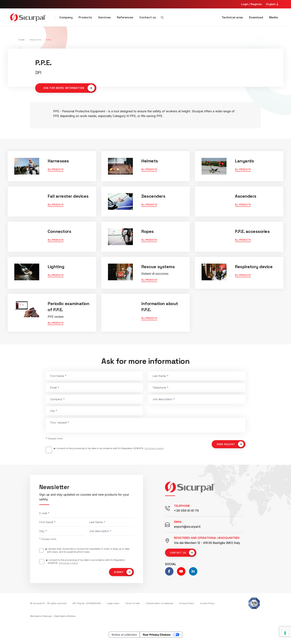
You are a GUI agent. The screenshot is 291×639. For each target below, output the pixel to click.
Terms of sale (132, 603)
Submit (119, 572)
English (271, 4)
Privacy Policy (186, 603)
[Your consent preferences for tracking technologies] (285, 633)
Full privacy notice (154, 448)
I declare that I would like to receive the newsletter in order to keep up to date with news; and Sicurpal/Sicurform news (88, 550)
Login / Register (251, 4)
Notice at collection (124, 634)
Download (256, 17)
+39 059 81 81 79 (186, 510)
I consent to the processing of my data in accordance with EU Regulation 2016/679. (109, 448)
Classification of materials (159, 603)
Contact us (147, 17)
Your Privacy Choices (156, 634)
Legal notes (113, 603)
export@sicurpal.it (187, 526)
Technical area (232, 17)
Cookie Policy (207, 603)
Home (22, 40)
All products (55, 169)
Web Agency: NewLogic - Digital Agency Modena (52, 616)
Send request (226, 444)
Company (66, 17)
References (125, 17)
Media (273, 17)
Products (85, 17)
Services (104, 17)
